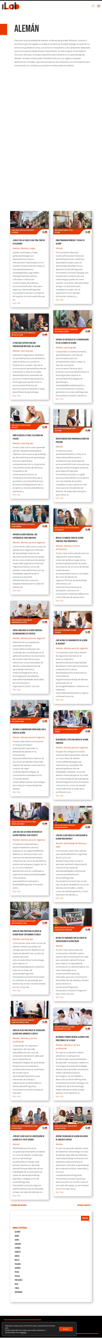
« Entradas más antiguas (18, 1205)
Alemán (16, 248)
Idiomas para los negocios (33, 542)
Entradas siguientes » (84, 1205)
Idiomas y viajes (28, 248)
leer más (16, 303)
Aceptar (66, 1329)
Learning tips (27, 351)
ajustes (23, 1332)
